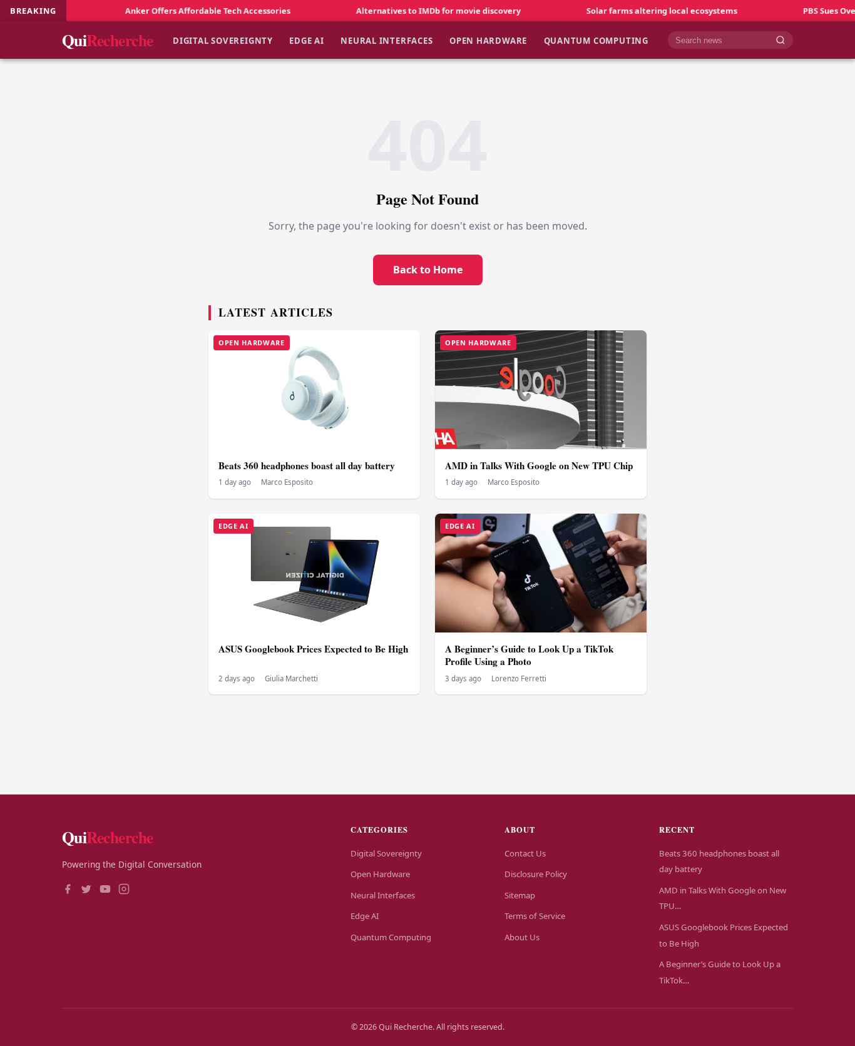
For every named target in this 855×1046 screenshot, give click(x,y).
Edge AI (306, 40)
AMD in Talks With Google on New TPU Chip (539, 465)
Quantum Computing (596, 40)
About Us (522, 937)
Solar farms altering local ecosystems (628, 10)
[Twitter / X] (86, 890)
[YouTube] (105, 890)
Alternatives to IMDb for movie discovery (404, 10)
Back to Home (428, 270)
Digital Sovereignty (223, 40)
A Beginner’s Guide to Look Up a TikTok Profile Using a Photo (529, 655)
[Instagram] (124, 890)
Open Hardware (488, 40)
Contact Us (525, 853)
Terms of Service (534, 916)
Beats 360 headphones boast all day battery (306, 465)
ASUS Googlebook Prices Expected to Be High (313, 649)
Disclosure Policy (535, 874)
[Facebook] (67, 890)
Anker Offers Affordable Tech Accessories (174, 10)
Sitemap (519, 895)
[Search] (780, 40)
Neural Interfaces (386, 40)
